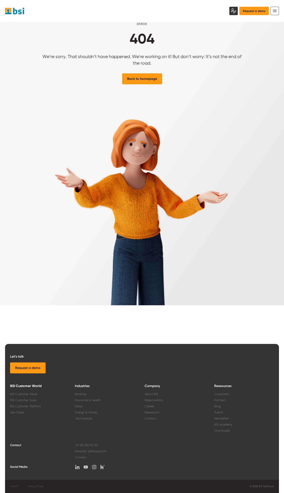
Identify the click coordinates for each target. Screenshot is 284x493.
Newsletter (221, 418)
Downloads (222, 430)
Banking (80, 394)
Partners (220, 400)
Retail (79, 406)
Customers (221, 394)
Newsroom (152, 412)
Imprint (14, 486)
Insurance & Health (88, 400)
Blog (217, 406)
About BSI (151, 394)
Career (149, 406)
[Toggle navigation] (275, 11)
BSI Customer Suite (23, 400)
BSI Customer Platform (25, 406)
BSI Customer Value (23, 394)
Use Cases (17, 412)
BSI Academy (223, 424)
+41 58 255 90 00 (86, 445)
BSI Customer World (26, 386)
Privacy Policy (36, 486)
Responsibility (154, 400)
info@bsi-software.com (91, 451)
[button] (142, 78)
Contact (150, 418)
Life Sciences (83, 418)
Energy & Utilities (86, 412)
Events (218, 412)
